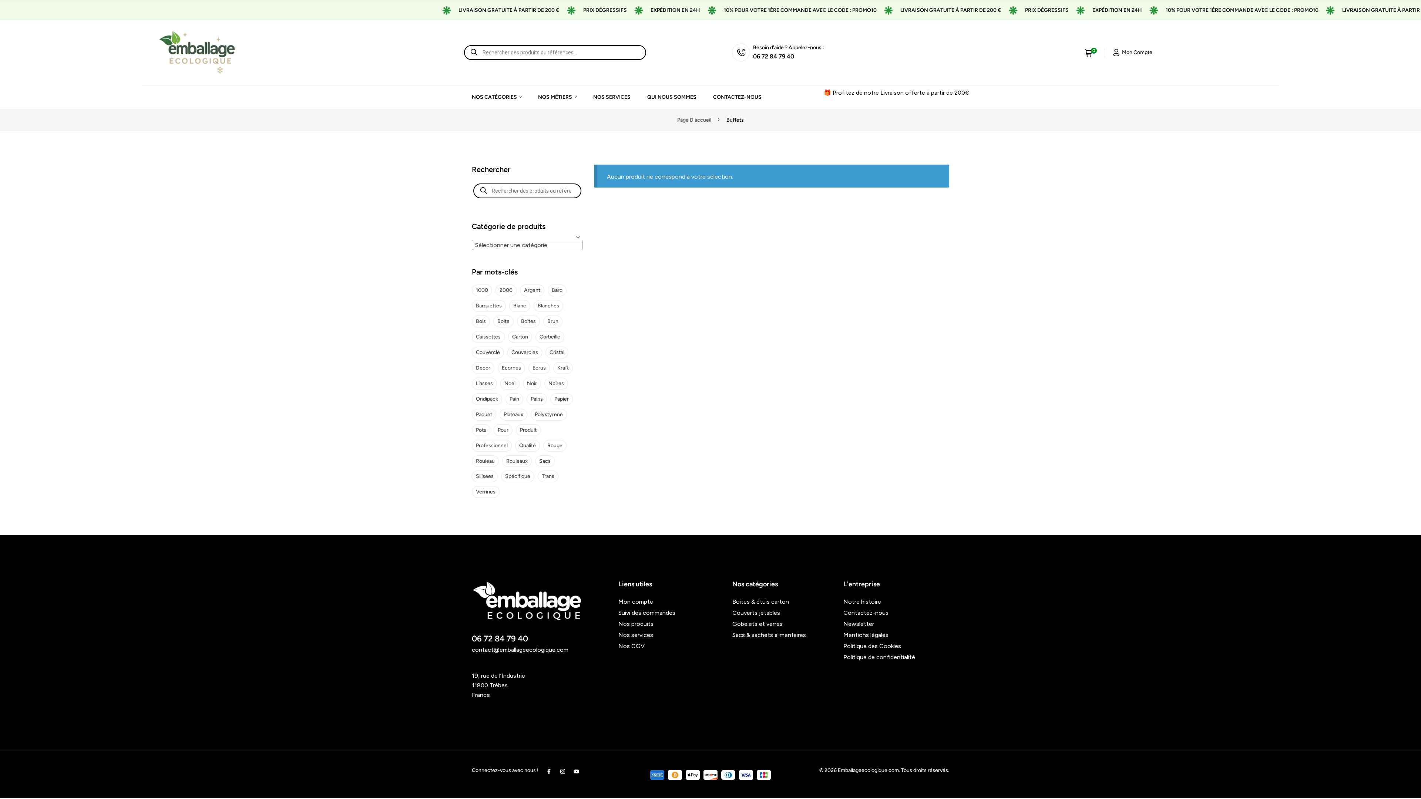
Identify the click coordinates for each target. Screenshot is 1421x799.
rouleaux (517, 461)
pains (537, 399)
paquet (484, 414)
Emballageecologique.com (868, 770)
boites (528, 321)
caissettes (488, 337)
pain (514, 399)
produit (528, 430)
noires (556, 383)
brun (552, 321)
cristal (557, 352)
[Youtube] (576, 771)
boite (503, 321)
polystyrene (549, 414)
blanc (519, 306)
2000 (506, 290)
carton (520, 337)
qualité (527, 445)
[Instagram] (563, 771)
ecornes (511, 368)
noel (509, 383)
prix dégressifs (579, 10)
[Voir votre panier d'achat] (1088, 52)
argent (532, 290)
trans (548, 476)
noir (532, 383)
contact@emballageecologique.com (520, 649)
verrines (485, 492)
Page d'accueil (694, 120)
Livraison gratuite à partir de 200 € (483, 10)
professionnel (492, 445)
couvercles (524, 352)
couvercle (488, 352)
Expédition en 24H (649, 10)
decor (483, 368)
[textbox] (527, 245)
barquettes (489, 306)
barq (557, 290)
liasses (484, 383)
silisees (485, 476)
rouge (554, 445)
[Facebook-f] (549, 771)
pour (503, 430)
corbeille (550, 337)
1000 (482, 290)
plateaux (513, 414)
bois (481, 321)
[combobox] (527, 245)
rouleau (485, 461)
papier (561, 399)
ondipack (487, 399)
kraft (563, 368)
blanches (548, 306)
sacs (545, 461)
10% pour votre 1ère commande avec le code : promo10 (774, 10)
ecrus (539, 368)
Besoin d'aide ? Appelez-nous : (788, 47)
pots (481, 430)
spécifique (517, 476)
